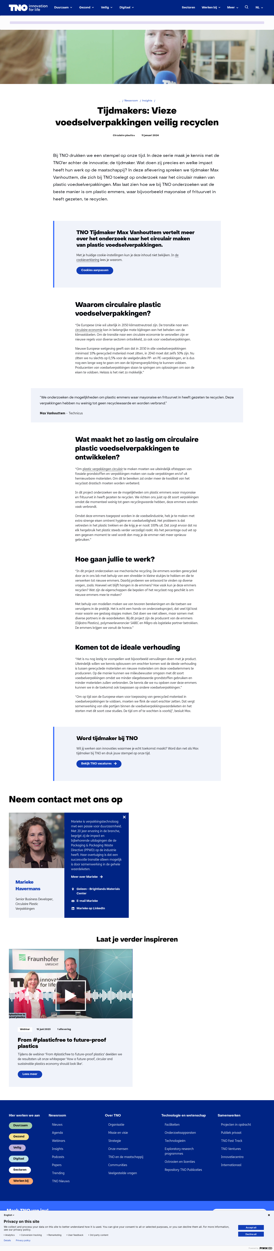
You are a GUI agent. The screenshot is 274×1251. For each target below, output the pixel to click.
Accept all (251, 1227)
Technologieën (175, 1141)
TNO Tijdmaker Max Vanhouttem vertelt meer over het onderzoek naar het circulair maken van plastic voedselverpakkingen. (135, 239)
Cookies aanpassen (94, 270)
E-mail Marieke (87, 901)
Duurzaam (61, 7)
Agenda (57, 1133)
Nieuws (57, 1124)
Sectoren (188, 7)
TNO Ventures (231, 1149)
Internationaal (231, 1165)
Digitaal (125, 7)
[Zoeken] (246, 7)
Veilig (105, 7)
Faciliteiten (172, 1124)
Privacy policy (23, 1240)
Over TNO (113, 1115)
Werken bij (209, 7)
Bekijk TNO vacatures (96, 763)
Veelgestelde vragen (122, 1173)
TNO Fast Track (231, 1141)
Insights (57, 1149)
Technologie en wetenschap (183, 1115)
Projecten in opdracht (236, 1124)
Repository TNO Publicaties (183, 1170)
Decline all (251, 1234)
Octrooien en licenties (180, 1162)
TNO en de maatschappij (125, 1157)
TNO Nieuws (61, 1181)
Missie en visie (118, 1133)
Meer (231, 7)
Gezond (84, 7)
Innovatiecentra (232, 1157)
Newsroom (57, 1115)
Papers (57, 1165)
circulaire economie (88, 330)
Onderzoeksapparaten (180, 1133)
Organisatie (116, 1124)
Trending (58, 1173)
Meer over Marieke (84, 877)
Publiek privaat (231, 1133)
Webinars (58, 1141)
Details (7, 1240)
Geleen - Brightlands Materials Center (98, 891)
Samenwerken (229, 1115)
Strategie (114, 1141)
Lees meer (31, 1075)
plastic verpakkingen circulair (103, 469)
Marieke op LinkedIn (91, 908)
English (8, 1215)
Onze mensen (118, 1149)
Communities (117, 1165)
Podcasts (58, 1157)
